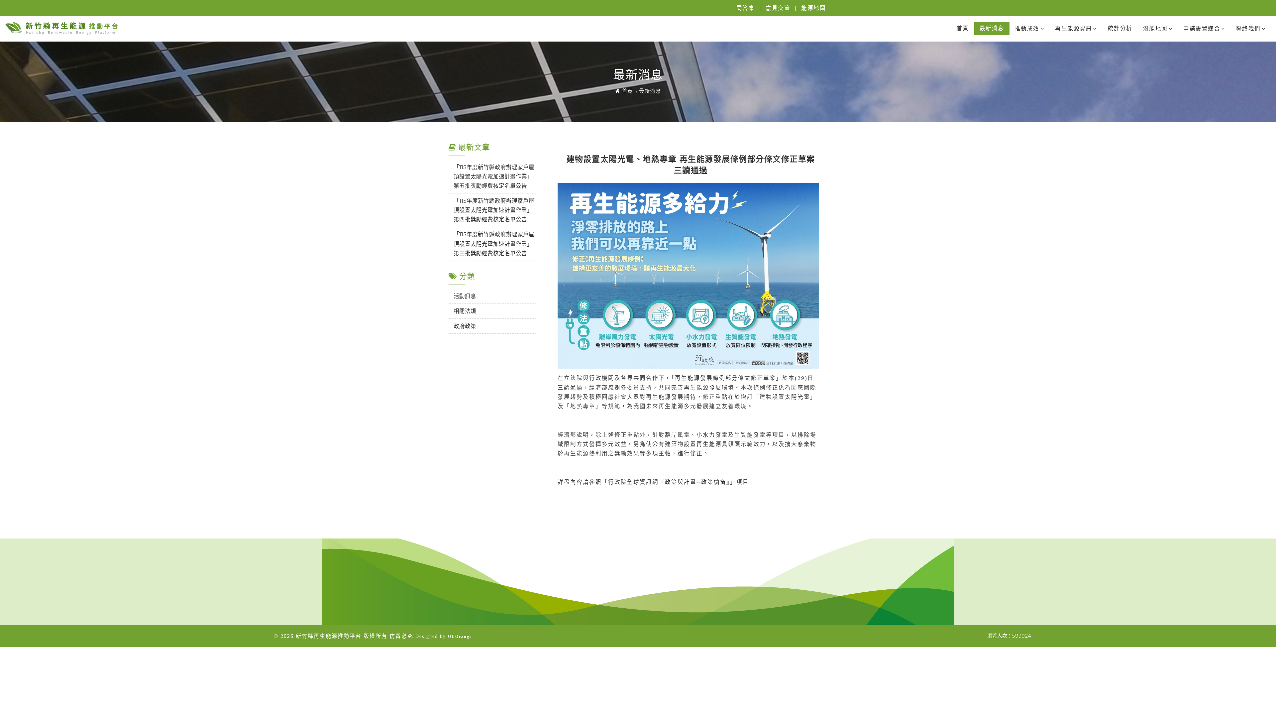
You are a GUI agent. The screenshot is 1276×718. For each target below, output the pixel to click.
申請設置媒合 (1201, 28)
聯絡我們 (1248, 28)
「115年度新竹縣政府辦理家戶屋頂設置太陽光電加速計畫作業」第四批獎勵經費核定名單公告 (494, 210)
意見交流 (778, 8)
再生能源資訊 (1073, 28)
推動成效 (1027, 28)
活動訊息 (465, 296)
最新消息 (992, 28)
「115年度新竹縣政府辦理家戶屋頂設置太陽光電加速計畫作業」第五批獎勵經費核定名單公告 (494, 176)
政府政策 (465, 326)
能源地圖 (813, 8)
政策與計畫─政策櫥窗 (695, 482)
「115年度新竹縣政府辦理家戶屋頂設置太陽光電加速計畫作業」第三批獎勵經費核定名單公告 (494, 243)
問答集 (745, 8)
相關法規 (465, 311)
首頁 (963, 28)
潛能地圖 (1155, 28)
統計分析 (1120, 28)
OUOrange (460, 637)
